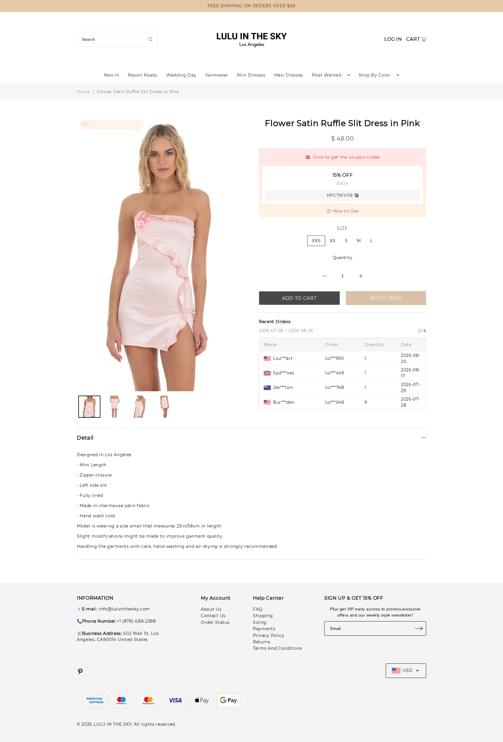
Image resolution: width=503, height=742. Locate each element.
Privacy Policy (269, 635)
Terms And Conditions (277, 648)
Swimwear (217, 75)
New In (111, 75)
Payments (264, 628)
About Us (211, 609)
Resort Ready (142, 75)
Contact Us (213, 615)
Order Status (215, 622)
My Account (216, 598)
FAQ (258, 609)
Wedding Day (181, 75)
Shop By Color (375, 75)
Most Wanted (326, 75)
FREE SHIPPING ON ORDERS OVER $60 (251, 5)
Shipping (263, 615)
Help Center (268, 598)
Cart (413, 39)
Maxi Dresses (288, 75)
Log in (393, 39)
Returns (261, 641)
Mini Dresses (251, 75)
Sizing (260, 622)
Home (83, 91)
